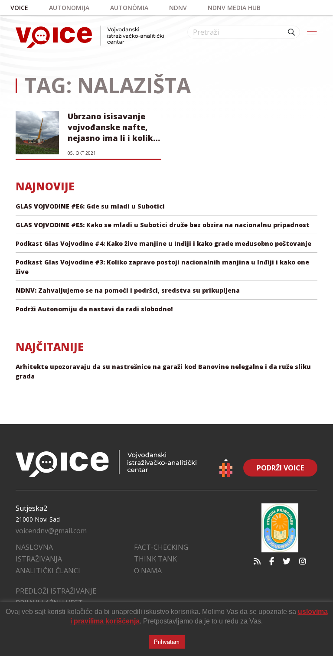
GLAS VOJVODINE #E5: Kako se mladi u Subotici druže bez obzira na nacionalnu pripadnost (163, 225)
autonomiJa (69, 7)
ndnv (178, 7)
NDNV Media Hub (234, 7)
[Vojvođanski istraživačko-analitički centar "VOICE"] (90, 37)
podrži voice (280, 468)
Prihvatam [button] (167, 642)
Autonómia (129, 7)
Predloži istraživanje (56, 591)
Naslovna (34, 547)
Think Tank (155, 559)
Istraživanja (39, 559)
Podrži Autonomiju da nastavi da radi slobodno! (94, 309)
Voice (19, 7)
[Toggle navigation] (312, 32)
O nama (148, 570)
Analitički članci (48, 570)
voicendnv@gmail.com (51, 530)
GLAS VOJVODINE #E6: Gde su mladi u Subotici (90, 206)
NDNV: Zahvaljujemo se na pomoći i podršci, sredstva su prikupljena (128, 290)
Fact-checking (161, 547)
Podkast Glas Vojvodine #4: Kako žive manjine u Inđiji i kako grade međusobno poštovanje (163, 243)
